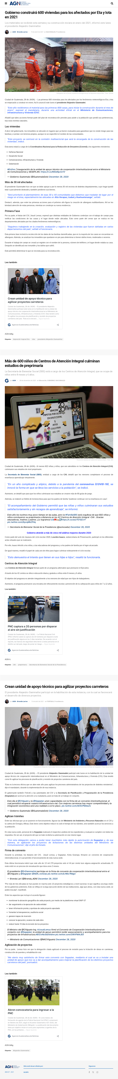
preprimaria (22, 665)
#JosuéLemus (44, 929)
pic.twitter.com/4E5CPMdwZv (76, 806)
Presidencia (60, 32)
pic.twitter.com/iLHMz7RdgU (62, 874)
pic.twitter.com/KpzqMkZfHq (21, 522)
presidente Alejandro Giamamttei (50, 339)
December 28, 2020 (58, 177)
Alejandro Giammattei (21, 1050)
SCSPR (26, 1072)
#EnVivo (11, 169)
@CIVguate (23, 801)
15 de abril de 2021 (37, 32)
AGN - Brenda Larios (20, 32)
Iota (33, 339)
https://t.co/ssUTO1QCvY (73, 519)
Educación (43, 380)
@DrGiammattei (28, 871)
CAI (14, 665)
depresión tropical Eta (21, 339)
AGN (14, 380)
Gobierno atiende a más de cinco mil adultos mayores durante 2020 (59, 532)
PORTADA (50, 701)
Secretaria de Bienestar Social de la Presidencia (47, 665)
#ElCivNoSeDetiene (45, 934)
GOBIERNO (51, 380)
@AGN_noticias (39, 874)
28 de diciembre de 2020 (27, 380)
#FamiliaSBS (71, 515)
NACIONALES (51, 32)
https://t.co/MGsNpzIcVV (53, 172)
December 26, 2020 (80, 527)
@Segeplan (38, 801)
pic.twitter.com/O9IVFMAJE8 (69, 934)
